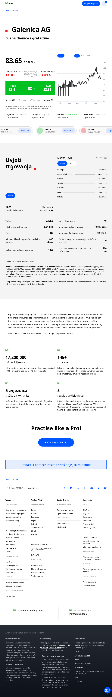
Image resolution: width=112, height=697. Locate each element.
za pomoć (84, 465)
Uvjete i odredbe (59, 645)
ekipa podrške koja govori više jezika (35, 401)
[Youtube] (91, 488)
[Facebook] (64, 488)
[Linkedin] (77, 488)
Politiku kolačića (55, 648)
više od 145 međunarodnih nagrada (86, 371)
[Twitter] (84, 488)
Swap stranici (32, 75)
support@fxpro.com (82, 655)
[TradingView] (105, 488)
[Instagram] (71, 488)
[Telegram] (98, 488)
